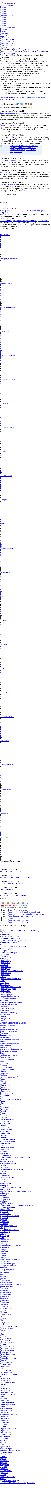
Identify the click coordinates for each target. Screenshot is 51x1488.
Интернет (4, 950)
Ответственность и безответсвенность (16, 1157)
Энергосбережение (8, 1394)
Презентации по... (7, 39)
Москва (3, 1320)
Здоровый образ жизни (9, 1216)
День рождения (6, 1392)
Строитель (4, 1296)
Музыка (3, 1312)
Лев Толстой (5, 1432)
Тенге (2, 1376)
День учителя (5, 967)
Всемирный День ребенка (11, 1049)
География (41, 51)
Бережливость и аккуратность (12, 1169)
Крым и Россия (6, 1209)
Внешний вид (6, 1129)
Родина (3, 1179)
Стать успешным (7, 1402)
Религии (3, 1115)
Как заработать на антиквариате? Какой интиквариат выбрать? (22, 211)
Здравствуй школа (7, 1025)
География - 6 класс (8, 53)
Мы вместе (4, 1081)
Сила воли (4, 1167)
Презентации (28, 51)
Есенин (3, 1442)
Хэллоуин (4, 1001)
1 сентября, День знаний (18, 910)
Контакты (31, 1483)
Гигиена (3, 1386)
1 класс (3, 7)
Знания (3, 1310)
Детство (3, 1135)
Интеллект (4, 1131)
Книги (3, 1316)
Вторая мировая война (9, 997)
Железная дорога (7, 948)
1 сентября (4, 958)
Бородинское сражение (9, 1029)
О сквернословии (7, 1139)
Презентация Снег (8, 137)
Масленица (5, 985)
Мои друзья (5, 1085)
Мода (2, 1334)
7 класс (3, 21)
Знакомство (5, 1149)
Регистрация (24, 49)
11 (1, 353)
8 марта (3, 977)
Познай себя (5, 1083)
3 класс (3, 11)
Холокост (4, 1033)
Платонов (4, 1438)
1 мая (2, 1053)
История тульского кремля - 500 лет (15, 877)
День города (5, 1366)
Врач (2, 1274)
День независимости (8, 1005)
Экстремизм (5, 1189)
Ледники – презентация (10, 125)
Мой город (4, 1193)
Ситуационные (6, 1372)
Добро (2, 1101)
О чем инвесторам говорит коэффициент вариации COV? (24, 221)
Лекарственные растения (10, 1246)
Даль (2, 1444)
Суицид (3, 1117)
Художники (5, 1446)
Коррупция (4, 1201)
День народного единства (11, 1003)
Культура (4, 1159)
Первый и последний (9, 1358)
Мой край (4, 1185)
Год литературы (6, 995)
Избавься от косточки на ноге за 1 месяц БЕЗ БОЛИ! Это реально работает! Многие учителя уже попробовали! (24, 149)
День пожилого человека (18, 920)
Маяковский (5, 1436)
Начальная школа (7, 5)
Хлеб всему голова (8, 1328)
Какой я (3, 1087)
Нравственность (7, 1069)
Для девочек (5, 1330)
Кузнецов (4, 1416)
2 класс (3, 9)
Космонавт (4, 1304)
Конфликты (5, 1073)
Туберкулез (4, 1236)
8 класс (3, 23)
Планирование (6, 45)
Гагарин (3, 1426)
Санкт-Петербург (7, 1477)
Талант (3, 1173)
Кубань (3, 1459)
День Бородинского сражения (20, 916)
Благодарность (6, 1095)
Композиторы (6, 1448)
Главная (16, 51)
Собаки (3, 1254)
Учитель (3, 1268)
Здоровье (4, 1218)
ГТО (2, 1238)
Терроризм (4, 944)
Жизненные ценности (9, 1163)
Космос (3, 1021)
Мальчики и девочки (9, 1342)
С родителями (6, 1314)
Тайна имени (5, 1352)
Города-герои (5, 1338)
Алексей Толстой (7, 1434)
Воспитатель (5, 1292)
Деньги (3, 1125)
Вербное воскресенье (9, 1055)
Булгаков (4, 1440)
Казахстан (4, 1461)
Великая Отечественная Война (13, 1023)
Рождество (4, 983)
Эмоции (3, 1165)
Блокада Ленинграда (8, 1013)
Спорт (2, 1228)
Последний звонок (8, 999)
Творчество (5, 1123)
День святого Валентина (10, 979)
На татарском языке (8, 1382)
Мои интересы (6, 1133)
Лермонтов (4, 1430)
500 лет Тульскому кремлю (11, 883)
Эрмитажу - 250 (6, 1047)
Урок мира (4, 1061)
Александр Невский (8, 1414)
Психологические (7, 1119)
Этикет (3, 1113)
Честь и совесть (6, 1161)
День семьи (5, 963)
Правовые (4, 1197)
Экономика (5, 1356)
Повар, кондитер (7, 1270)
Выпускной (5, 991)
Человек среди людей (9, 1077)
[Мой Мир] (26, 104)
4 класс (3, 13)
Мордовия (4, 1465)
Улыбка (3, 1336)
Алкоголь (4, 1224)
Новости (3, 47)
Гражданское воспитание (10, 1187)
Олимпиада (5, 1232)
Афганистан (5, 1015)
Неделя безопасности (17, 918)
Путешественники (8, 1452)
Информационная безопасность (13, 946)
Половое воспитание (9, 1326)
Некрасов (4, 1420)
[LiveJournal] (28, 104)
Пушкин (3, 1424)
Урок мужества (6, 1203)
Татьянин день (6, 1035)
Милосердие (5, 1091)
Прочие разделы (7, 41)
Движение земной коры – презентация (16, 113)
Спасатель (4, 1272)
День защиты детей (8, 989)
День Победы (5, 960)
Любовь (3, 1075)
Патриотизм (5, 1199)
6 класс (3, 19)
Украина (3, 1463)
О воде (3, 1256)
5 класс (3, 17)
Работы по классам (8, 3)
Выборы (3, 1195)
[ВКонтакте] (18, 104)
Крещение (4, 1037)
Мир (2, 1103)
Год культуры (5, 1045)
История (3, 1398)
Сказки (3, 1384)
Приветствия (5, 1370)
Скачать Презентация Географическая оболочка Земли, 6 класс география (24, 98)
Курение (3, 1220)
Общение (4, 1105)
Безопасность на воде (9, 942)
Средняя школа (6, 15)
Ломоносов (5, 1418)
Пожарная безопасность (10, 938)
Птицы (3, 1258)
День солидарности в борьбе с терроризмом (26, 914)
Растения (4, 1252)
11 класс (3, 31)
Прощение (4, 1097)
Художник (4, 1302)
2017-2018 (4, 37)
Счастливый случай (8, 1374)
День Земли (5, 975)
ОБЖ (2, 1324)
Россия (3, 1181)
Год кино (4, 1063)
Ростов (3, 1475)
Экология (4, 1242)
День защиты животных (10, 1260)
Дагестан (4, 1473)
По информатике (7, 1346)
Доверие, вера (6, 1089)
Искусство (4, 1153)
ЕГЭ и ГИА (5, 1378)
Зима (2, 1396)
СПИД (3, 1234)
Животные (4, 1248)
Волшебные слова (7, 1354)
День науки (5, 969)
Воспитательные (7, 1147)
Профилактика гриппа (9, 1230)
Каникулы (4, 1400)
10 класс (3, 29)
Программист (6, 1294)
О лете (3, 1332)
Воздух (3, 1250)
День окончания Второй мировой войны (25, 912)
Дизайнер (4, 1298)
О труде (3, 1318)
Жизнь (3, 1071)
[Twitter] (21, 104)
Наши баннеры (6, 43)
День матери (5, 973)
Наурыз (3, 1027)
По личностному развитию (11, 1099)
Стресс (3, 1145)
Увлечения (4, 1121)
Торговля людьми (7, 1141)
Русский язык (6, 1390)
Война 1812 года (7, 1009)
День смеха (5, 1011)
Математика (5, 1380)
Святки (3, 1041)
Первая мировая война (9, 1043)
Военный (4, 1290)
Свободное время (7, 1404)
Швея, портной (6, 1286)
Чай (1, 1368)
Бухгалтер (4, 1276)
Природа (3, 1244)
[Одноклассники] (23, 104)
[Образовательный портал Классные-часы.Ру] (19, 930)
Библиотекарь (6, 1282)
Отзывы (3, 35)
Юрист (3, 1278)
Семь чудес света (7, 1348)
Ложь (2, 1079)
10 (1, 351)
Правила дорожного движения (13, 940)
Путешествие (5, 1364)
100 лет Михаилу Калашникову (13, 895)
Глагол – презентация (9, 184)
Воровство (4, 1137)
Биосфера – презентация (10, 160)
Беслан (3, 1017)
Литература (5, 1388)
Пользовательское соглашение (13, 1483)
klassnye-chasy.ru (9, 1481)
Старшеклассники (7, 27)
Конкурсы (4, 33)
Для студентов (6, 1362)
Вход (15, 49)
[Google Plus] (31, 104)
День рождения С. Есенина (19, 922)
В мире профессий (8, 1266)
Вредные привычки (8, 1226)
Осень (2, 1406)
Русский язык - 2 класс (9, 172)
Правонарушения (7, 1207)
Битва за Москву (7, 1059)
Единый (3, 1360)
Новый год (4, 965)
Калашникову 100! (8, 889)
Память (3, 1171)
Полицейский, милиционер (11, 1284)
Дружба (3, 1111)
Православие (5, 1155)
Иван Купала (5, 993)
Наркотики (4, 1222)
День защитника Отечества (11, 971)
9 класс (3, 25)
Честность (4, 1127)
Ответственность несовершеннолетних (16, 1205)
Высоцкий (4, 1412)
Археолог (4, 1288)
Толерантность (6, 1093)
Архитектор (5, 1280)
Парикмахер (5, 1300)
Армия (3, 1344)
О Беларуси (5, 1340)
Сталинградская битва (9, 1039)
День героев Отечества (9, 1031)
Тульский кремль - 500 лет (11, 871)
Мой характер (6, 1143)
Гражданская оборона (9, 952)
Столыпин (4, 1422)
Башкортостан (6, 1471)
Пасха (2, 981)
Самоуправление (7, 1350)
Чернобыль (4, 1007)
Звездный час (5, 1019)
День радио (5, 1057)
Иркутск (3, 1467)
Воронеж (4, 1469)
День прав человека (8, 1051)
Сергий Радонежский (9, 1428)
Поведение (4, 1107)
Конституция (5, 1183)
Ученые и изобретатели (10, 1450)
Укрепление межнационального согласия (17, 1191)
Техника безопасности (9, 936)
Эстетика (4, 1109)
